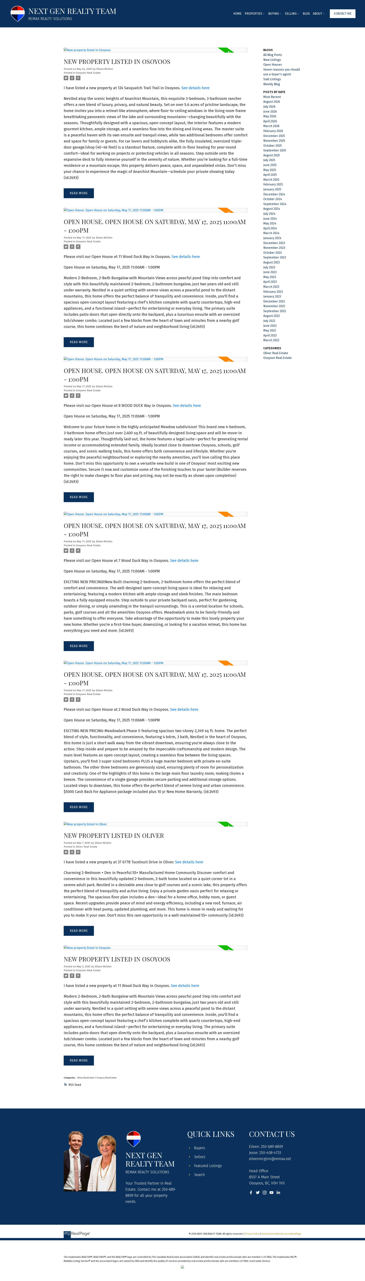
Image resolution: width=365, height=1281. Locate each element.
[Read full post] (156, 52)
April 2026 (270, 121)
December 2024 (274, 194)
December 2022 (274, 301)
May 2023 (269, 277)
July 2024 (269, 213)
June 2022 (270, 326)
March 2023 (271, 287)
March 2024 (271, 233)
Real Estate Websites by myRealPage (281, 1233)
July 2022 (269, 321)
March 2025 (271, 179)
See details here (195, 88)
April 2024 (270, 228)
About (317, 13)
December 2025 (274, 136)
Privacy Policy (252, 1233)
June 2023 (270, 272)
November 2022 (274, 306)
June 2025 (270, 165)
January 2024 (272, 238)
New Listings (272, 60)
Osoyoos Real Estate (88, 72)
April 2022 (270, 335)
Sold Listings (272, 79)
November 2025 (274, 140)
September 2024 (274, 204)
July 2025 (269, 160)
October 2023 (272, 252)
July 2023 (269, 267)
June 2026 (270, 111)
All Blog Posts (272, 55)
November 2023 (274, 248)
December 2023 (274, 243)
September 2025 (274, 150)
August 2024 (271, 209)
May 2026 (269, 116)
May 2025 (269, 170)
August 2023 (271, 262)
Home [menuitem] (237, 13)
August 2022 (271, 316)
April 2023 (270, 282)
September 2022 (274, 311)
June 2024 (270, 218)
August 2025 (271, 155)
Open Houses (272, 64)
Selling (291, 13)
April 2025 (270, 175)
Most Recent (272, 97)
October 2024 (272, 199)
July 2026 (269, 106)
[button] (342, 13)
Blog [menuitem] (306, 13)
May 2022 (269, 330)
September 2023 (274, 257)
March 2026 (271, 126)
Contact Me (343, 13)
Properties (253, 13)
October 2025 (272, 145)
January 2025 (272, 189)
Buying (273, 13)
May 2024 (269, 223)
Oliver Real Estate (86, 846)
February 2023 (273, 291)
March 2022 (271, 340)
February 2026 (273, 131)
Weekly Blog (271, 84)
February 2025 (273, 184)
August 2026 (271, 101)
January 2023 (272, 296)
